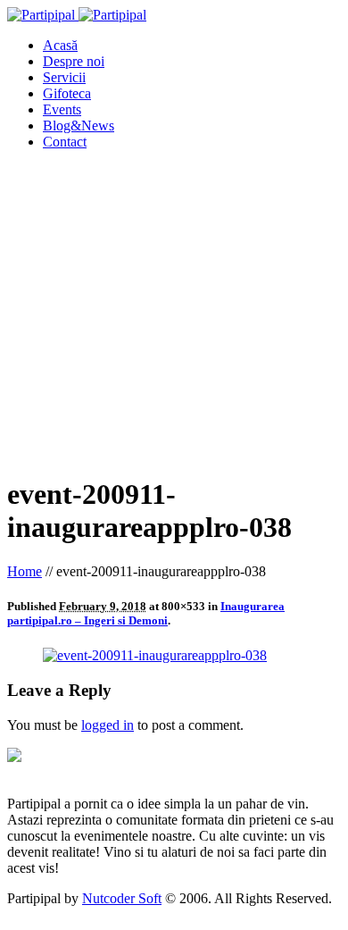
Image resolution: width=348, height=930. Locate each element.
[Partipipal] (76, 14)
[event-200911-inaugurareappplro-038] (155, 655)
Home (24, 571)
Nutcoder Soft (122, 898)
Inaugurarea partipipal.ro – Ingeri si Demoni (146, 613)
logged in (107, 725)
